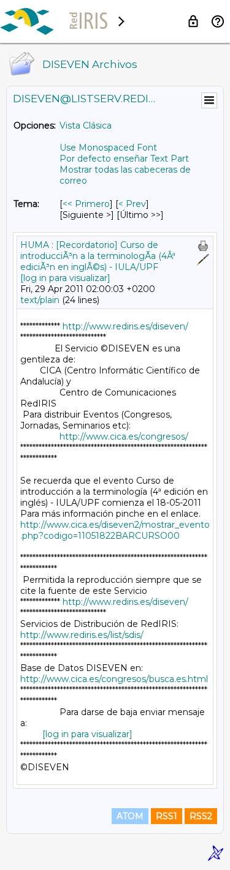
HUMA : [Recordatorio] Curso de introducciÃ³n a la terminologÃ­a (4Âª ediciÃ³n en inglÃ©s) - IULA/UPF (97, 255)
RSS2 (201, 816)
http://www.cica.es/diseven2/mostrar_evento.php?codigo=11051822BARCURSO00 (115, 530)
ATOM (130, 816)
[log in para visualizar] (65, 277)
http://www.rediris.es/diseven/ (125, 326)
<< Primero (86, 203)
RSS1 (166, 816)
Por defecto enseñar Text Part (124, 158)
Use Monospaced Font (108, 147)
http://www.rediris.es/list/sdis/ (82, 634)
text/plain (39, 300)
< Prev (132, 203)
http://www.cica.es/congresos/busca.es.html (114, 678)
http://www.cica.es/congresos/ (123, 436)
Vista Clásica (85, 125)
